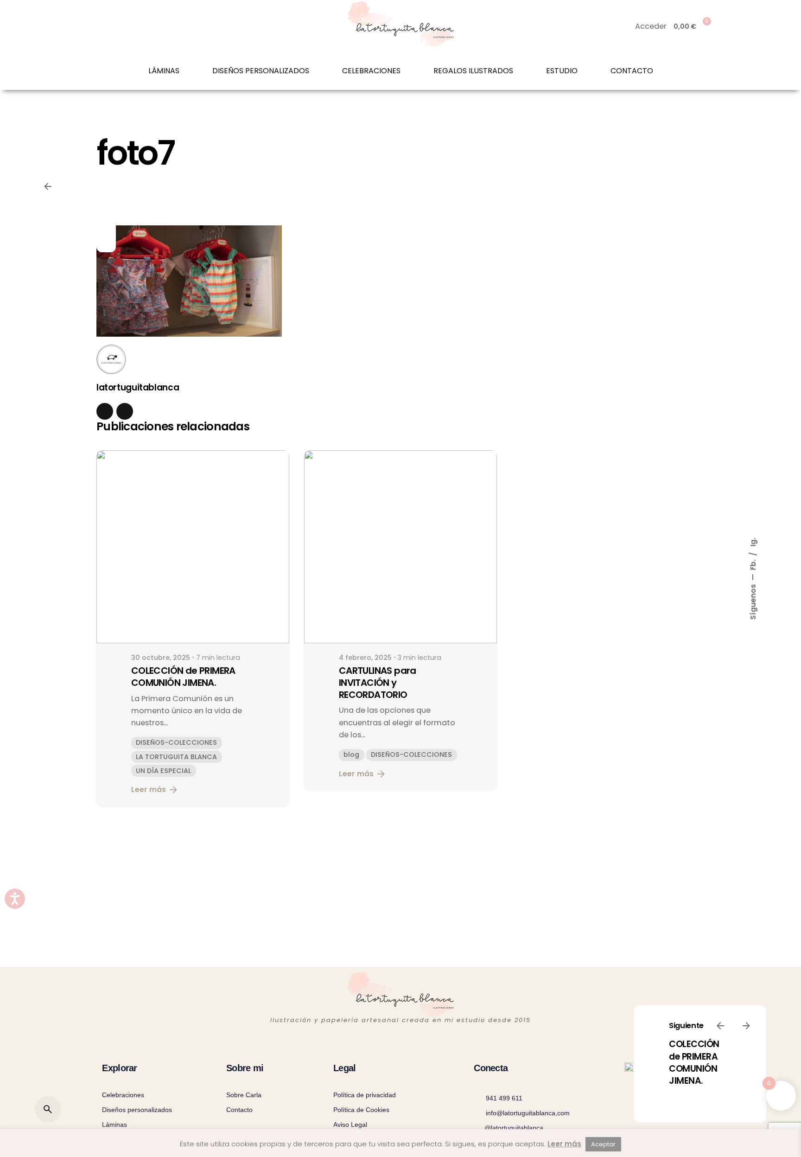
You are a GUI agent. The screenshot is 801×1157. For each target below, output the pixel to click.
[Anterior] (720, 1026)
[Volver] (48, 186)
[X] (106, 225)
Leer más (148, 789)
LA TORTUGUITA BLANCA (176, 756)
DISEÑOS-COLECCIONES (176, 742)
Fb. (753, 563)
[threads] (124, 411)
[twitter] (104, 411)
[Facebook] (106, 209)
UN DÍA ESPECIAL (163, 770)
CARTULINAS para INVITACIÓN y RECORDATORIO (377, 682)
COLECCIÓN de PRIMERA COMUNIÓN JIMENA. (694, 1062)
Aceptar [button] (603, 1144)
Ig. (753, 541)
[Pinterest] (106, 242)
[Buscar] (48, 1109)
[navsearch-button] (101, 26)
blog (351, 754)
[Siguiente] (746, 1026)
